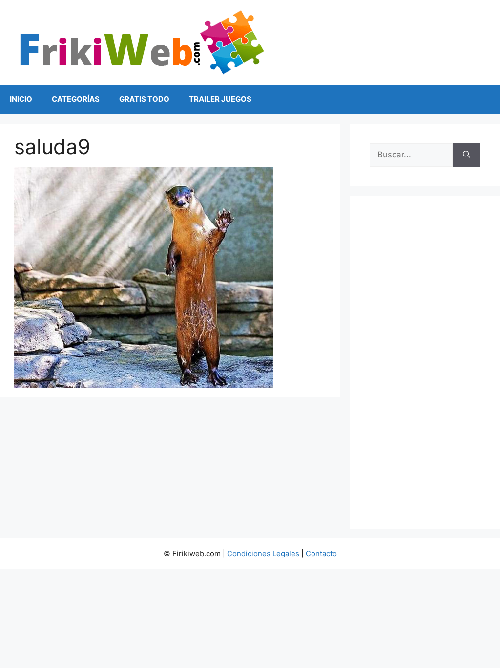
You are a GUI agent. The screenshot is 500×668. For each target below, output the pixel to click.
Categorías (76, 99)
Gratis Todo (144, 99)
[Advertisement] (425, 362)
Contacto (321, 553)
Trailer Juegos (220, 99)
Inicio (21, 99)
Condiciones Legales (263, 553)
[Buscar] (466, 155)
